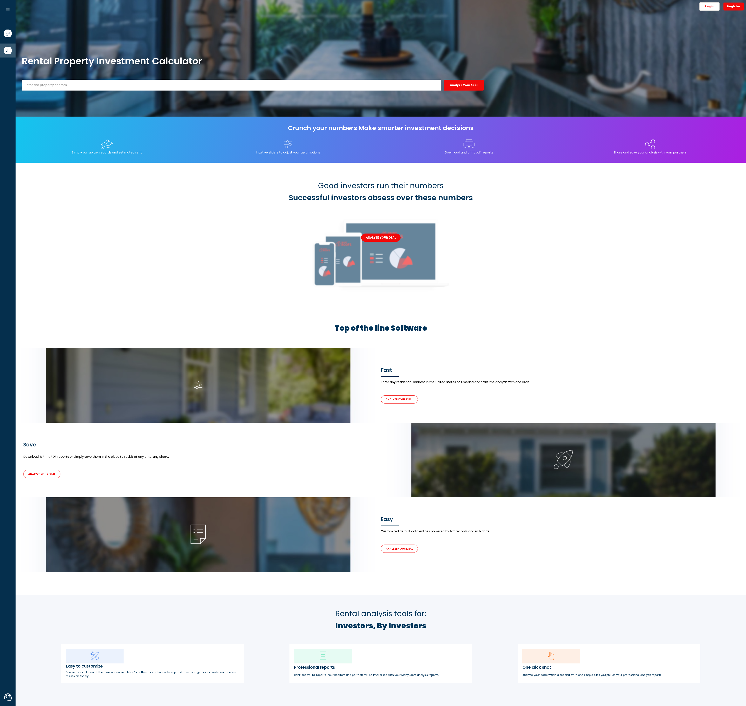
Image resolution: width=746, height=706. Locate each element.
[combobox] (231, 85)
